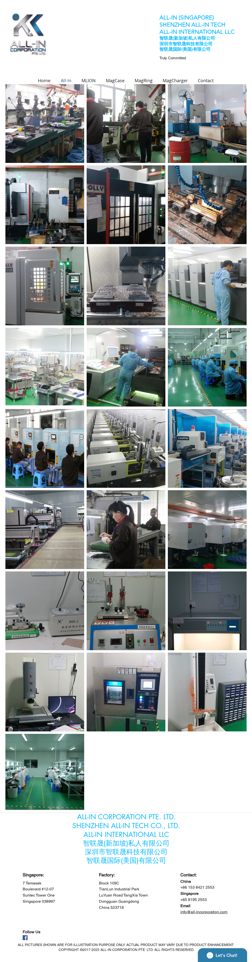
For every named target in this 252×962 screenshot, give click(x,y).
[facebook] (25, 937)
